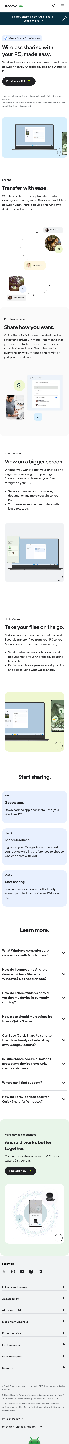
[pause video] (61, 152)
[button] (24, 1427)
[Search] (54, 6)
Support (7, 1368)
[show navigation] (62, 6)
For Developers (12, 1356)
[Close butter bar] (64, 18)
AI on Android (11, 1310)
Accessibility (10, 1299)
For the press (11, 1345)
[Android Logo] (14, 6)
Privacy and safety (14, 1287)
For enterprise (11, 1333)
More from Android (15, 1322)
